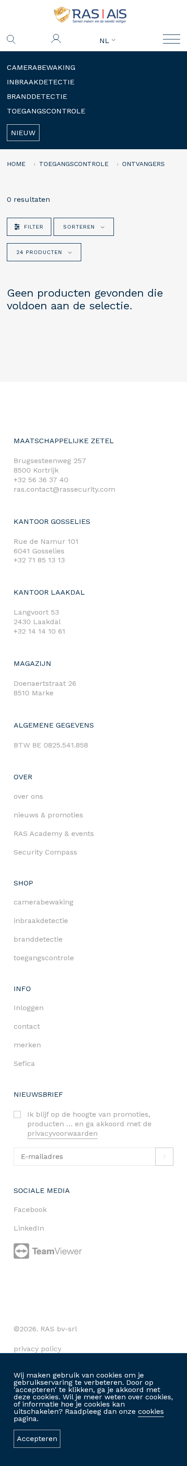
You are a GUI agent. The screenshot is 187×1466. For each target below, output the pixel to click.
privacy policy (37, 1348)
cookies (151, 1411)
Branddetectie (37, 96)
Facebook (30, 1209)
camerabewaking (44, 902)
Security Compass (45, 852)
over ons (28, 796)
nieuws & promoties (48, 815)
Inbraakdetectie (40, 82)
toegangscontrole (44, 957)
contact (27, 1026)
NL (105, 40)
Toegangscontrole (46, 111)
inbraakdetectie (41, 920)
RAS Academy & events (54, 833)
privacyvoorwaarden (62, 1133)
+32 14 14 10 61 (39, 631)
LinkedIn (29, 1228)
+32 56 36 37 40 (41, 479)
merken (27, 1045)
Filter (34, 227)
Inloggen (29, 1007)
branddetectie (38, 939)
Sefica (24, 1063)
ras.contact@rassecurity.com (64, 489)
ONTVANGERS (143, 163)
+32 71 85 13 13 (39, 560)
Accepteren (37, 1438)
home (16, 163)
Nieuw (23, 132)
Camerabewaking (41, 67)
